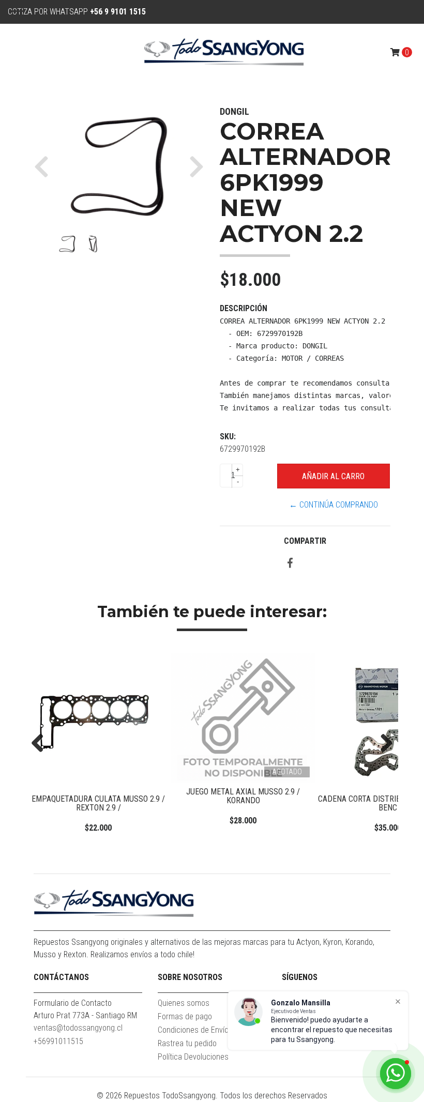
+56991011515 (58, 1041)
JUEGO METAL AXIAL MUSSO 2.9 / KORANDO (123, 796)
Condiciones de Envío (193, 1030)
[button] (45, 166)
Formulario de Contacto (73, 1003)
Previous (41, 743)
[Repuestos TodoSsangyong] (224, 52)
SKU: (228, 436)
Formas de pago (185, 1016)
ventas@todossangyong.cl (78, 1028)
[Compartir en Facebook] (290, 564)
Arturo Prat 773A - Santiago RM (85, 1015)
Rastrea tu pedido (187, 1043)
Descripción (243, 308)
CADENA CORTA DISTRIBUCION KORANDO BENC (268, 803)
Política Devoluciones (193, 1057)
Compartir (305, 541)
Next (382, 743)
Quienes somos (183, 1003)
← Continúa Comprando (333, 505)
